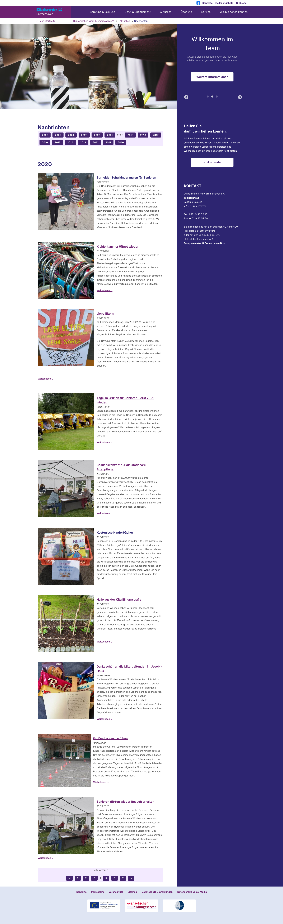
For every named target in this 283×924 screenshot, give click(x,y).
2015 (57, 142)
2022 (97, 135)
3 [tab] (216, 97)
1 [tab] (207, 97)
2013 (83, 142)
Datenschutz (115, 891)
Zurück (185, 97)
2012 (96, 142)
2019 (130, 135)
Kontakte (207, 2)
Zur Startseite (47, 20)
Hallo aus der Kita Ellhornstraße (119, 599)
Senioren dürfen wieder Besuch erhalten (125, 801)
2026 (45, 135)
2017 (155, 135)
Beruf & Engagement (138, 11)
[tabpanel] (141, 66)
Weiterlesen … (104, 290)
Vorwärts (239, 97)
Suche (242, 2)
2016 (45, 142)
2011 (108, 142)
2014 (70, 142)
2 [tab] (212, 97)
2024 (71, 135)
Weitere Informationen (212, 79)
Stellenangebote (224, 2)
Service (205, 11)
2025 (58, 135)
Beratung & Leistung (102, 11)
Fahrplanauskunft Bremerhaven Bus (204, 243)
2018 (143, 135)
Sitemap (132, 891)
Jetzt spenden (212, 162)
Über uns (186, 11)
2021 (110, 135)
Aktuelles (165, 11)
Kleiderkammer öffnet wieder (118, 246)
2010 (121, 142)
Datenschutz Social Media (192, 891)
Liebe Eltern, (106, 313)
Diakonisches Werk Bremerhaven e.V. (93, 20)
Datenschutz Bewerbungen (157, 891)
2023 (84, 135)
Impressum (97, 891)
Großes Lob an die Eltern (110, 738)
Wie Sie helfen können (234, 11)
